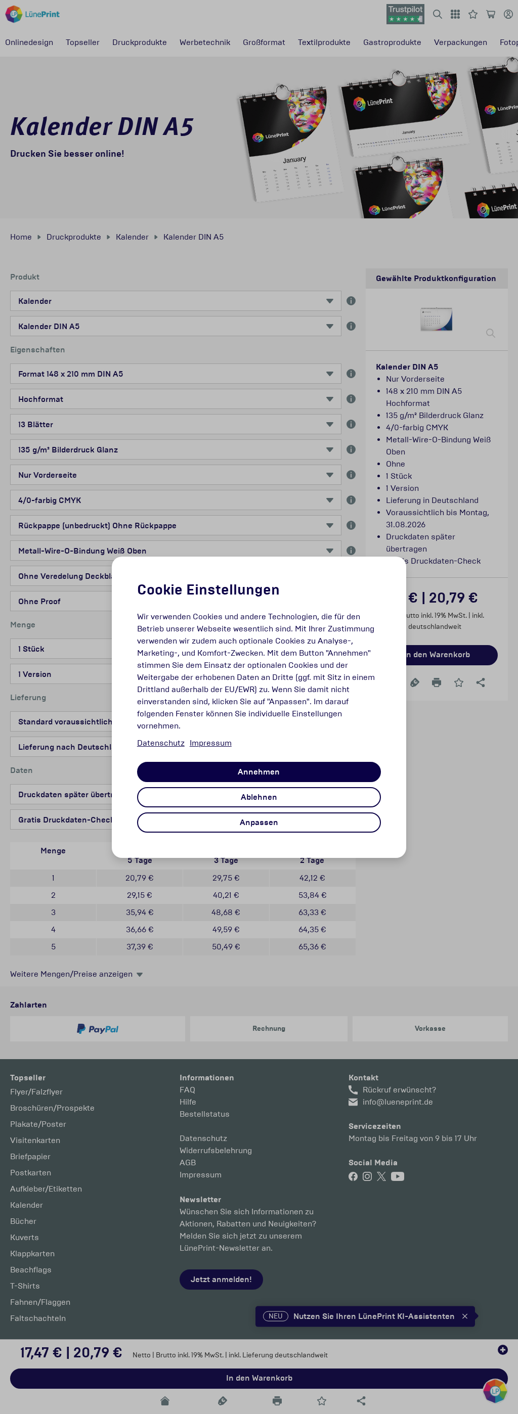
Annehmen (259, 772)
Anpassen (259, 822)
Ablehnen (259, 797)
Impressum (211, 743)
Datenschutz (161, 743)
